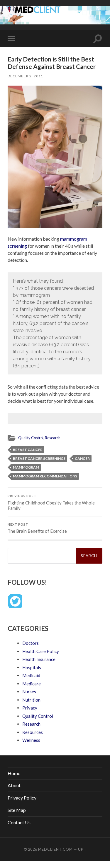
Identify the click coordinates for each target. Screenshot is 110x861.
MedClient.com (55, 849)
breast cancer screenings (39, 458)
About (14, 785)
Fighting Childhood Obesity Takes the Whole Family (51, 502)
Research (52, 437)
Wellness (31, 740)
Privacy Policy (22, 797)
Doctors (30, 643)
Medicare (31, 683)
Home (14, 773)
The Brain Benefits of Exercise (37, 528)
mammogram (26, 467)
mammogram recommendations (45, 476)
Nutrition (31, 699)
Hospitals (31, 667)
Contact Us (19, 822)
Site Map (17, 810)
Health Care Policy (40, 651)
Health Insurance (38, 659)
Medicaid (31, 675)
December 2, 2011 (25, 76)
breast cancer (28, 449)
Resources (32, 732)
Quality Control (30, 437)
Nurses (29, 691)
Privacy (29, 707)
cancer (82, 458)
